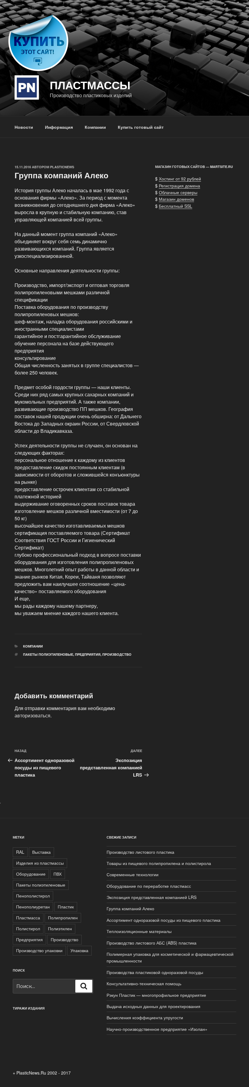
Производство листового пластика (140, 852)
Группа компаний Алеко (130, 908)
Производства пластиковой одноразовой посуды (155, 972)
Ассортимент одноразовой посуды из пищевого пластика (163, 920)
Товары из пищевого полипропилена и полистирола (159, 863)
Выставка (41, 852)
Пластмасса (28, 917)
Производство (116, 654)
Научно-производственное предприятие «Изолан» (157, 1029)
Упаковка (79, 950)
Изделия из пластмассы (40, 863)
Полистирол (28, 928)
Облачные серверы (178, 192)
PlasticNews (62, 167)
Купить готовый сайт (141, 127)
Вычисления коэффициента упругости (145, 1017)
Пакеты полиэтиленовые (48, 654)
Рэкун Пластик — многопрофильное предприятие (156, 995)
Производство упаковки (39, 950)
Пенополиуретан (33, 907)
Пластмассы (90, 85)
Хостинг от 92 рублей (180, 179)
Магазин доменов (176, 199)
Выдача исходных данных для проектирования (153, 1006)
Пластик (66, 907)
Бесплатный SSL (175, 206)
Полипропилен (63, 917)
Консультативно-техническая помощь (144, 983)
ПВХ (57, 874)
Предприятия (88, 654)
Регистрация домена (179, 186)
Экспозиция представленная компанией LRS (151, 897)
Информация (59, 127)
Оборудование (31, 874)
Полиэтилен (60, 928)
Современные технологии (133, 874)
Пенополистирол (33, 896)
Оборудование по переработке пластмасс (149, 886)
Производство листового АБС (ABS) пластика (151, 943)
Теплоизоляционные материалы (139, 931)
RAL (20, 852)
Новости (24, 127)
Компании (95, 127)
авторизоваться (32, 715)
